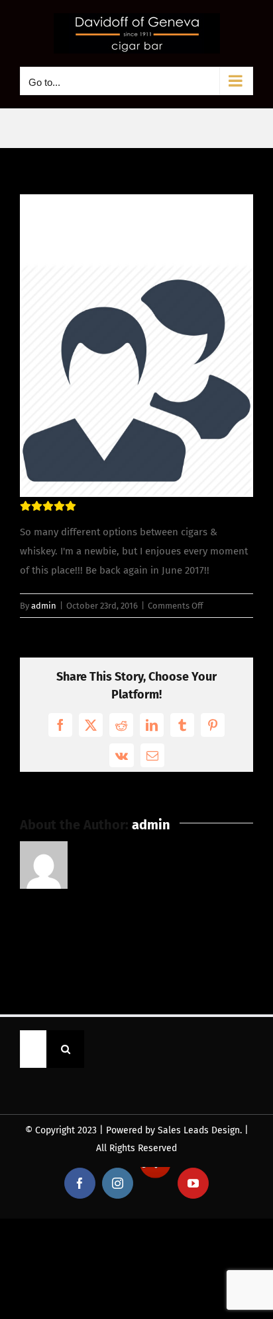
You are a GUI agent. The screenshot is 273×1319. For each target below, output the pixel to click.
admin (43, 606)
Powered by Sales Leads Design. (174, 1130)
